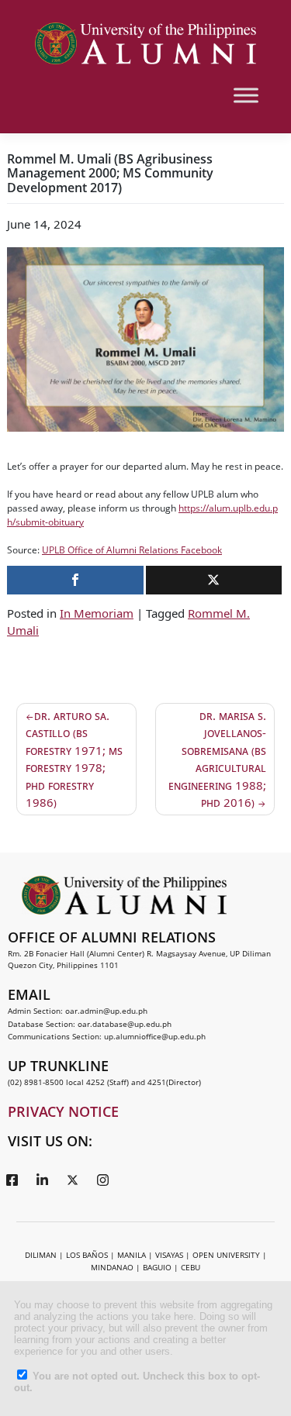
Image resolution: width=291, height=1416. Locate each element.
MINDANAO (112, 1267)
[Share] (75, 580)
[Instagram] (102, 1178)
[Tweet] (214, 580)
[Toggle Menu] (246, 95)
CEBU (190, 1267)
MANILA (131, 1254)
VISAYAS (169, 1254)
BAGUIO (157, 1267)
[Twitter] (72, 1178)
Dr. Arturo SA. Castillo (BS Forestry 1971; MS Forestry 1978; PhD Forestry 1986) (74, 759)
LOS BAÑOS (87, 1254)
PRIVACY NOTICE (63, 1111)
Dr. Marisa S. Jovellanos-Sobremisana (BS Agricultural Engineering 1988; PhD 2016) (217, 759)
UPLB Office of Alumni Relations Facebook (132, 549)
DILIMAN (41, 1254)
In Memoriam (96, 613)
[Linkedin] (42, 1178)
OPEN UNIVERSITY (226, 1254)
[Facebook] (11, 1178)
